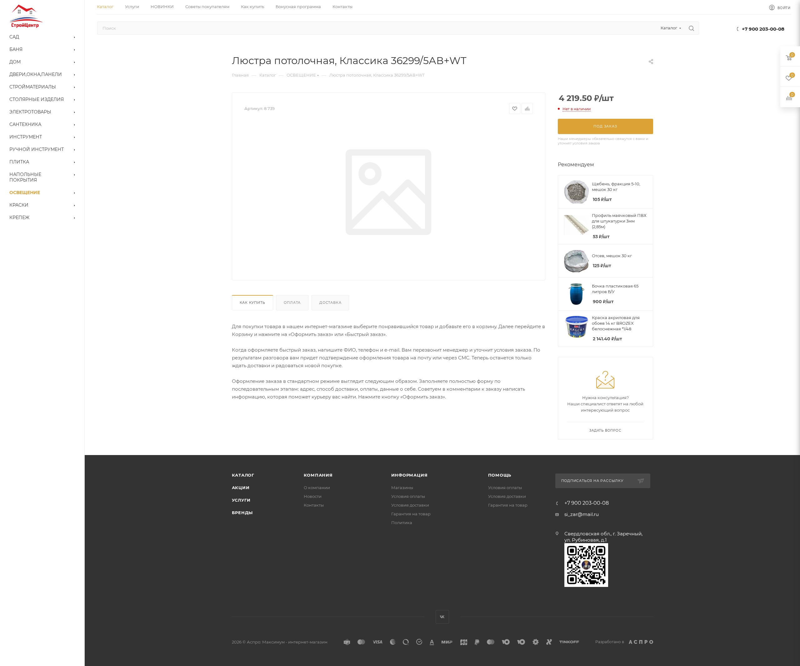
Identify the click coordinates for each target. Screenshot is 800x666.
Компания (318, 475)
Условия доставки (410, 505)
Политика (401, 522)
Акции (241, 487)
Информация (409, 475)
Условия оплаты (408, 496)
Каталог (243, 475)
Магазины (402, 487)
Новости (313, 496)
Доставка (330, 302)
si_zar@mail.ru (581, 514)
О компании (317, 487)
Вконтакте (442, 616)
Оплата (292, 302)
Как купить (252, 302)
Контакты (314, 505)
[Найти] (691, 28)
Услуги (241, 500)
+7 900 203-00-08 (763, 29)
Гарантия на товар (411, 513)
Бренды (242, 512)
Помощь (500, 475)
